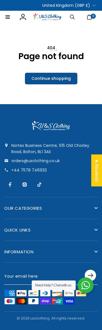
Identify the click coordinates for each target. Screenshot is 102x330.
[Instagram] (24, 184)
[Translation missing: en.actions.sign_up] (90, 276)
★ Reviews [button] (97, 170)
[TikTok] (39, 184)
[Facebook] (10, 184)
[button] (7, 17)
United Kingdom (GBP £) (66, 5)
